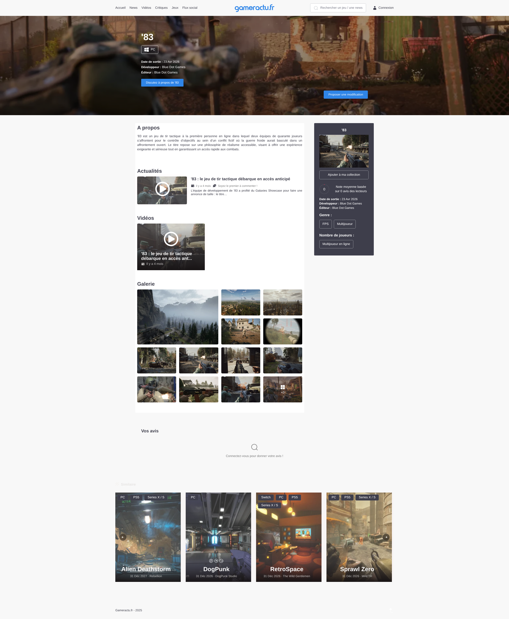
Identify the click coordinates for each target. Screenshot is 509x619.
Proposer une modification (345, 94)
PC (153, 49)
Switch (266, 497)
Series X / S (156, 497)
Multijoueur (345, 224)
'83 (344, 130)
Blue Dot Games (173, 67)
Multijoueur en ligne (336, 244)
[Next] (386, 537)
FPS (325, 224)
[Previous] (122, 537)
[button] (344, 175)
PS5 (136, 497)
